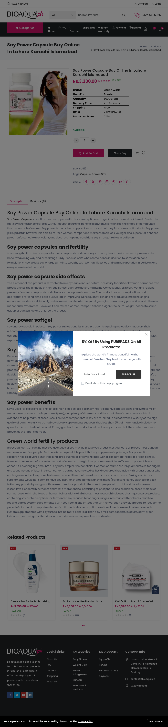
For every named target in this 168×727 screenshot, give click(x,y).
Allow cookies (155, 721)
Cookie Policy (85, 721)
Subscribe (129, 374)
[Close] (146, 334)
